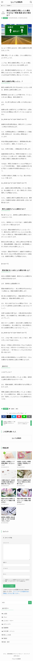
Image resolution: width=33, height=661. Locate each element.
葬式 (17, 408)
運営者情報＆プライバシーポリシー (15, 653)
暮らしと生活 (7, 635)
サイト (4, 574)
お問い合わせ (16, 655)
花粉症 (5, 638)
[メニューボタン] (2, 2)
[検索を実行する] (30, 602)
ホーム (4, 653)
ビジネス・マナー (8, 620)
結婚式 (12, 408)
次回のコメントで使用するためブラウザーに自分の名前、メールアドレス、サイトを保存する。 (17, 580)
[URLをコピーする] (29, 416)
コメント (6, 542)
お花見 (5, 613)
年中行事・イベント (9, 631)
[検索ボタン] (31, 2)
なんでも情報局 (16, 2)
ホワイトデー (7, 624)
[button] (3, 416)
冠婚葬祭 (5, 17)
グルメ (5, 617)
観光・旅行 (6, 642)
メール (5, 568)
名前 (5, 562)
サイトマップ (27, 653)
